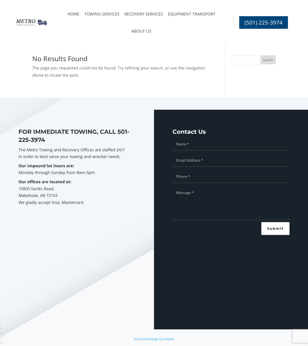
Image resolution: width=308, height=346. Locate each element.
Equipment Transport (191, 14)
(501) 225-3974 (264, 22)
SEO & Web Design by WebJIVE (154, 339)
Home (73, 14)
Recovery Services (143, 14)
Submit (275, 228)
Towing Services (102, 14)
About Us (141, 31)
